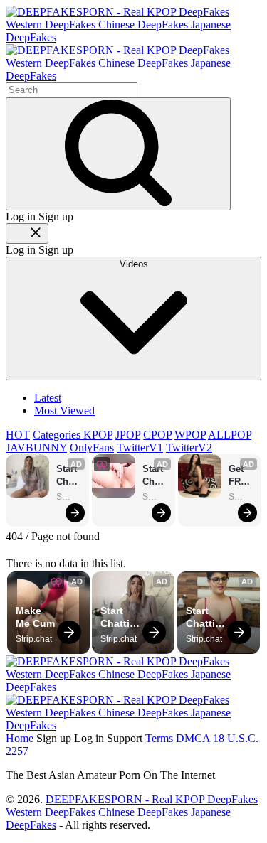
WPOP (190, 435)
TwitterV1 (140, 447)
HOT (18, 435)
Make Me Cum (35, 617)
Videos (134, 264)
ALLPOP (229, 435)
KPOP (97, 435)
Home (19, 738)
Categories (58, 435)
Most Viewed (64, 410)
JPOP (127, 435)
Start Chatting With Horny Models (68, 475)
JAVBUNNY (36, 447)
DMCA (193, 738)
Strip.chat (69, 497)
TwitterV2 (189, 447)
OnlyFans (92, 447)
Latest (47, 398)
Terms (159, 738)
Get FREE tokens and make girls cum (241, 475)
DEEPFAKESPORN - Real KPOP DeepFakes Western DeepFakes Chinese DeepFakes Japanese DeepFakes (132, 812)
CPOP (157, 435)
